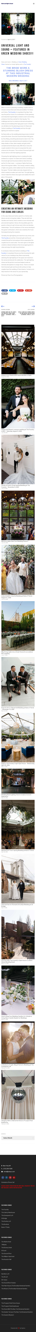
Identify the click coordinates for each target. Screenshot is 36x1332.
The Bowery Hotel (6, 1247)
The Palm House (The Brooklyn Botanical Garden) (15, 1285)
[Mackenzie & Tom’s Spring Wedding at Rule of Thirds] (18, 825)
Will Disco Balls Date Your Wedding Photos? (14, 541)
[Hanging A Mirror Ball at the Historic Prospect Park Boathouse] (18, 1095)
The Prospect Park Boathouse (10, 1306)
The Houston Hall (6, 1259)
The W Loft (4, 1277)
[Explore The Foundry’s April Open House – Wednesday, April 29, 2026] (18, 738)
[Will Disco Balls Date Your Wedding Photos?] (18, 515)
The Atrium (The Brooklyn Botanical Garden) (14, 1288)
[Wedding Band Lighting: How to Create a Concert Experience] (18, 781)
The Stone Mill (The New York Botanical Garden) (15, 1309)
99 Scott (3, 1250)
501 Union (4, 1280)
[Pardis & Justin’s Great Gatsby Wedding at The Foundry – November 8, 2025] (18, 460)
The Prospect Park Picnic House (10, 1303)
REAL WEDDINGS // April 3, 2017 (18, 80)
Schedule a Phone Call (7, 1182)
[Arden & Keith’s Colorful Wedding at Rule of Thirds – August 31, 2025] (18, 570)
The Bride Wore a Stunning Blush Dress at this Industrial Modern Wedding (18, 72)
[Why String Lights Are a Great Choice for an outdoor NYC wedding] (18, 626)
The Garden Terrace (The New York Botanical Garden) (17, 1312)
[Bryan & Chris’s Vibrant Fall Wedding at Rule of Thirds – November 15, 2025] (18, 682)
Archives (3, 1133)
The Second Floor (6, 1253)
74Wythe (4, 1244)
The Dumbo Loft (6, 1221)
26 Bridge (4, 1218)
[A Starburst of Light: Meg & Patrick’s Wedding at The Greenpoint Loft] (18, 1042)
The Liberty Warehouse (8, 1212)
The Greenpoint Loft (7, 1215)
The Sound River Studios (8, 1283)
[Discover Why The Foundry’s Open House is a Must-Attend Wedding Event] (18, 935)
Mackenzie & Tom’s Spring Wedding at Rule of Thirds (17, 850)
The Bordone (5, 1224)
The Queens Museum (7, 1315)
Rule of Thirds (5, 1227)
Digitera (23, 1328)
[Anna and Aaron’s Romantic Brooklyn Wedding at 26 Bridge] (18, 879)
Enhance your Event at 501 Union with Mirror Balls (16, 375)
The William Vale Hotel (7, 1256)
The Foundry (27, 64)
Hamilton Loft (5, 1274)
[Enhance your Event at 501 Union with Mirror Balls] (18, 350)
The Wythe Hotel (6, 1241)
